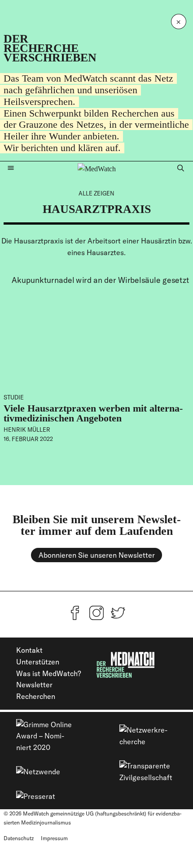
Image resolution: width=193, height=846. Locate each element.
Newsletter (34, 684)
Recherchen (35, 696)
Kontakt (29, 650)
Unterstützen (37, 661)
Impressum (54, 838)
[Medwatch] (97, 169)
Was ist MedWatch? (48, 673)
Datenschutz (19, 838)
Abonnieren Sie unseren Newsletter (97, 555)
